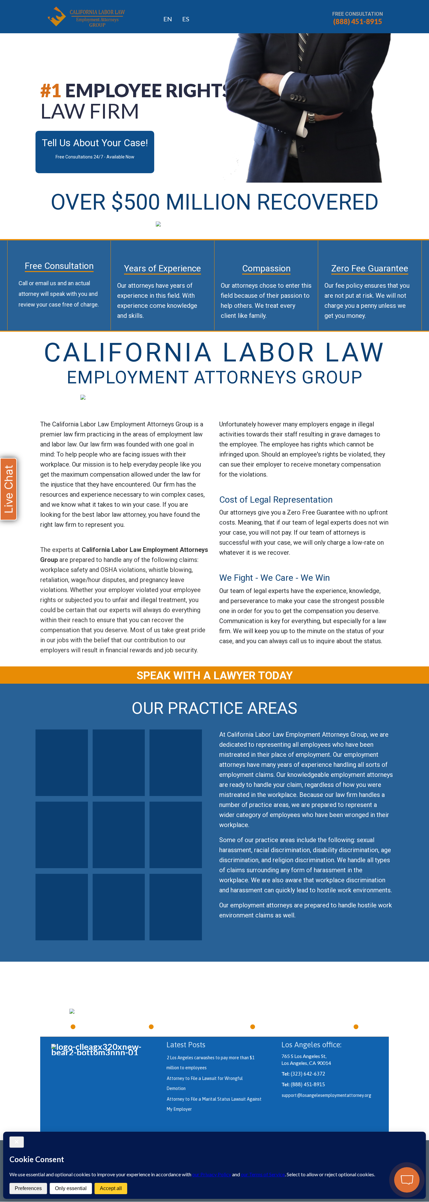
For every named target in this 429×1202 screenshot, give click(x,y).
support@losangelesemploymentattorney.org (326, 1095)
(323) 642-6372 (308, 1073)
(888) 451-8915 (357, 21)
